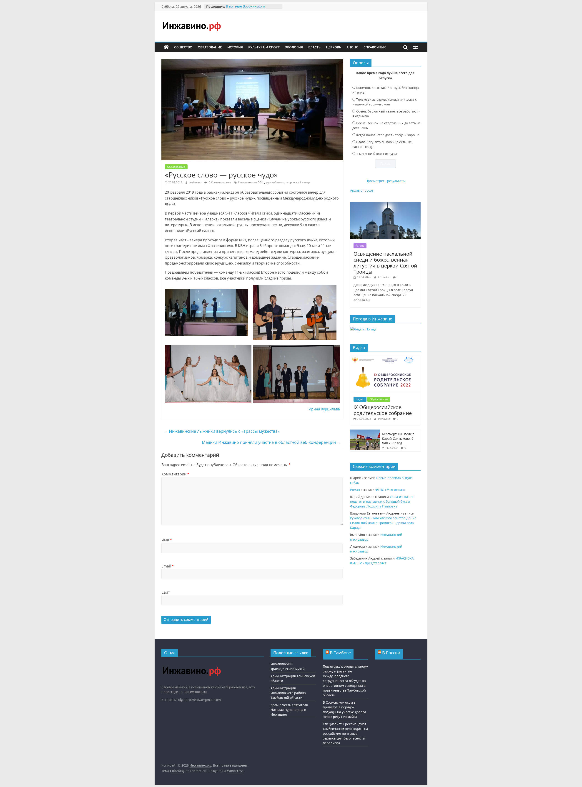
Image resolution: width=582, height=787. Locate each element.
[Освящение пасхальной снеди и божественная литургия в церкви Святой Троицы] (385, 204)
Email (167, 566)
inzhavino (195, 182)
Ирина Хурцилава (324, 409)
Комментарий (175, 474)
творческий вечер (298, 182)
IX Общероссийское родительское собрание (383, 410)
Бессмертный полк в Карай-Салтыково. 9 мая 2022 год (398, 438)
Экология (294, 47)
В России (391, 652)
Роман (355, 489)
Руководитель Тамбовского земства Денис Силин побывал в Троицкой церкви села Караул (383, 523)
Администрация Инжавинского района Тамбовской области (288, 693)
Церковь (333, 47)
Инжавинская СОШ (251, 182)
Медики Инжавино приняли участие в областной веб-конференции (271, 442)
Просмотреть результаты (385, 181)
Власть (314, 47)
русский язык (275, 182)
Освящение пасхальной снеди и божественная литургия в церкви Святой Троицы (385, 262)
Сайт (165, 592)
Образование (210, 47)
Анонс (352, 47)
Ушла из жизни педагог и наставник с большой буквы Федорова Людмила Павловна (382, 501)
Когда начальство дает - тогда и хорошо (387, 135)
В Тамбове (340, 652)
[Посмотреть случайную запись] (416, 47)
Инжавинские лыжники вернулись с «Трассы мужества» (222, 431)
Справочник (375, 47)
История (235, 47)
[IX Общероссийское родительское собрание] (385, 358)
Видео (360, 399)
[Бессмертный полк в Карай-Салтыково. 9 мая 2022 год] (365, 432)
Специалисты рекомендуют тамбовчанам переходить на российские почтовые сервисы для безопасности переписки (345, 733)
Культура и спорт (264, 47)
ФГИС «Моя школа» (390, 489)
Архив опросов (362, 190)
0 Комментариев (219, 182)
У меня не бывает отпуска (376, 154)
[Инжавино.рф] (166, 47)
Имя (166, 539)
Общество (183, 47)
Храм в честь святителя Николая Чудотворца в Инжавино (289, 710)
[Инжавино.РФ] (191, 662)
